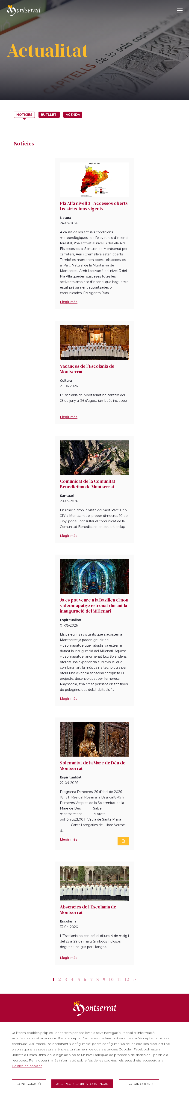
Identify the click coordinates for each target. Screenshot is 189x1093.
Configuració (29, 1084)
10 (111, 979)
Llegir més (68, 302)
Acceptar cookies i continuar (82, 1084)
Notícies (24, 115)
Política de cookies (27, 1066)
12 (127, 979)
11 (119, 979)
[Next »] (134, 979)
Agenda (73, 115)
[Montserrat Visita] (23, 10)
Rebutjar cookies (139, 1084)
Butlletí (49, 115)
